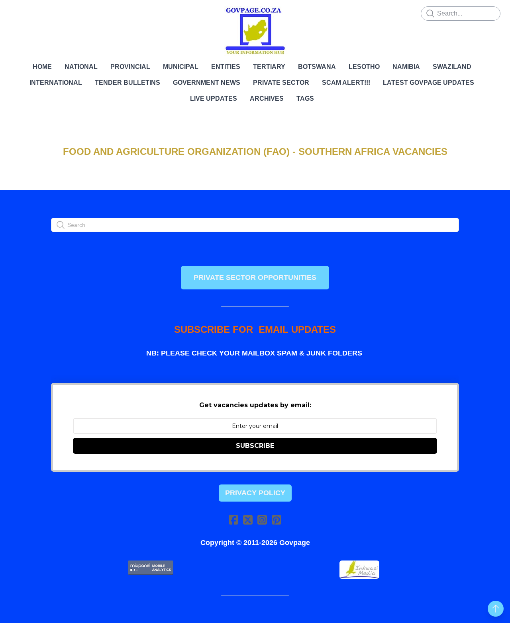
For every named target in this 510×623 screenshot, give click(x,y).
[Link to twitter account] (248, 519)
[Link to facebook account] (233, 519)
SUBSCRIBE (255, 445)
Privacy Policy (255, 493)
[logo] (255, 31)
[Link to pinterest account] (276, 519)
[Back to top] (496, 609)
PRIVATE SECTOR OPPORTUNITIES (255, 277)
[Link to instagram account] (262, 519)
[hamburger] (16, 12)
